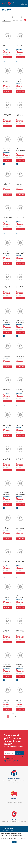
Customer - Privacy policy (9, 761)
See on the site (8, 57)
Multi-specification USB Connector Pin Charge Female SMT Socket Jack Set (20, 596)
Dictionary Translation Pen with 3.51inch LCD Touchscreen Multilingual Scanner (7, 355)
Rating (13, 20)
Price (3, 17)
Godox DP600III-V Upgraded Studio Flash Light (7, 115)
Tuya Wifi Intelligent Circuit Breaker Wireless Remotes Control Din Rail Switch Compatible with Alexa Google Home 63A (7, 218)
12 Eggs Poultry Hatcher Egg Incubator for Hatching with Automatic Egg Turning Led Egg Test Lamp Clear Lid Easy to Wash (7, 183)
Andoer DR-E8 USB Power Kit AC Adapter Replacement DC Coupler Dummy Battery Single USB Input (7, 149)
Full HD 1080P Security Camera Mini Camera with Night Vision (7, 493)
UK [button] (22, 3)
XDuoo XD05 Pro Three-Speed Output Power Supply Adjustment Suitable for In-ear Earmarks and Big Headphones (7, 321)
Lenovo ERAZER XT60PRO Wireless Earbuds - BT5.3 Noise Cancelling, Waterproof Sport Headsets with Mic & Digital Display (20, 493)
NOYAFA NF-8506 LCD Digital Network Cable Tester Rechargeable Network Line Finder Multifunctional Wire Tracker (7, 596)
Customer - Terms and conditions (11, 760)
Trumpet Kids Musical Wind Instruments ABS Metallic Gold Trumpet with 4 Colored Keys (7, 527)
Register (19, 753)
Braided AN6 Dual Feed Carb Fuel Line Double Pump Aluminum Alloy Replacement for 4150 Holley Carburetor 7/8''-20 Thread (7, 390)
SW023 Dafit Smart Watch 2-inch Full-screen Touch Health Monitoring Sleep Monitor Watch (20, 218)
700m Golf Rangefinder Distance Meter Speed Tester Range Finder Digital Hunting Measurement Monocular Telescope (20, 80)
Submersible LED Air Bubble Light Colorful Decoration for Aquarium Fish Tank (7, 252)
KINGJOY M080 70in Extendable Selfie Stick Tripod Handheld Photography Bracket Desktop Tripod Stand (20, 355)
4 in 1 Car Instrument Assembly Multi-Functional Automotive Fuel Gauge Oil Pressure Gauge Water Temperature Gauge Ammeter (7, 46)
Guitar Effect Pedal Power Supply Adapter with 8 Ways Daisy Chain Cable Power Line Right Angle (20, 699)
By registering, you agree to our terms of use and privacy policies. (13, 757)
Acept (14, 842)
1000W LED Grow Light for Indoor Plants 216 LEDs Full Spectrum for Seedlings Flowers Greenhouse (20, 321)
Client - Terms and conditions (7, 828)
